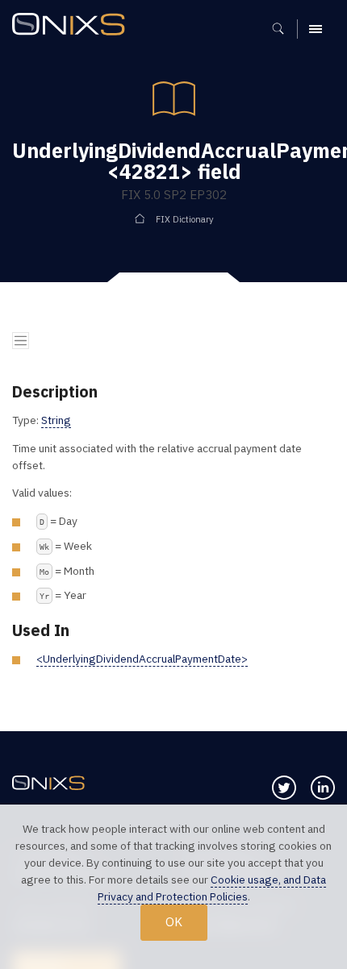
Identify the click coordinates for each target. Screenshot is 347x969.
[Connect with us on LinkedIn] (323, 788)
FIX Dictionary (185, 219)
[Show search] (284, 29)
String (56, 420)
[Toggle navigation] (20, 340)
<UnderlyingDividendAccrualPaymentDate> (142, 658)
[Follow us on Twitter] (284, 788)
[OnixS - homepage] (72, 26)
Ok (173, 921)
